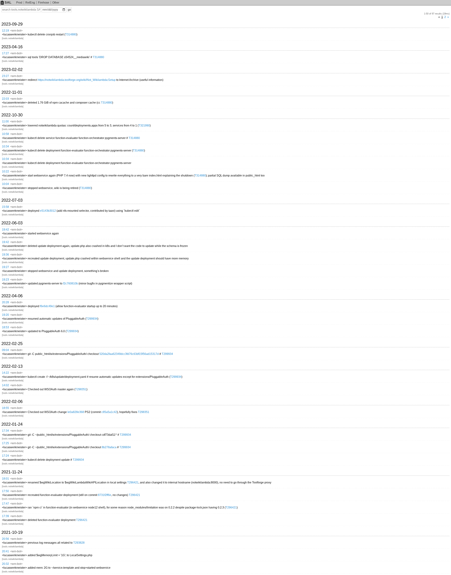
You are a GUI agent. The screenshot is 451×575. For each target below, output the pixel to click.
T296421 (132, 482)
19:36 (5, 254)
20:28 (5, 302)
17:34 (5, 430)
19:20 (5, 314)
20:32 (5, 563)
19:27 (5, 267)
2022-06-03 (12, 223)
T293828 (79, 542)
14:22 (5, 372)
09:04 (5, 350)
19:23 (5, 279)
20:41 (5, 551)
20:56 (5, 538)
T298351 (81, 389)
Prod (19, 2)
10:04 (5, 183)
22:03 (5, 98)
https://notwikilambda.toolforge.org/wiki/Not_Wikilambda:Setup (77, 79)
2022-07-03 (12, 200)
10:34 (5, 146)
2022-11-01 (11, 92)
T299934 (91, 318)
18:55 (5, 407)
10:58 (5, 133)
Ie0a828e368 (75, 412)
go (69, 9)
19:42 (5, 229)
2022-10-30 (12, 115)
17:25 (5, 443)
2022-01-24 (12, 424)
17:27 (5, 53)
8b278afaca (109, 447)
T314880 (70, 34)
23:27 (5, 75)
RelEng (30, 2)
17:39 (5, 516)
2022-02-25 (12, 343)
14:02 (5, 385)
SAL (8, 2)
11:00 (5, 121)
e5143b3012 (48, 210)
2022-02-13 (12, 366)
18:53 (5, 327)
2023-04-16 (12, 46)
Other (55, 2)
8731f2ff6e (104, 494)
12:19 (5, 30)
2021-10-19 (12, 532)
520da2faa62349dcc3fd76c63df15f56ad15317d (129, 353)
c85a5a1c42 (109, 412)
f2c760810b (70, 283)
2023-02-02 (12, 69)
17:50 (5, 491)
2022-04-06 (12, 295)
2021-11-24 (11, 472)
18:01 (5, 478)
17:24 (5, 455)
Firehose (43, 2)
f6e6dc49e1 (47, 306)
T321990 (144, 125)
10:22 (5, 171)
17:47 (5, 503)
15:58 (5, 206)
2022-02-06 (12, 401)
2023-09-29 (12, 24)
